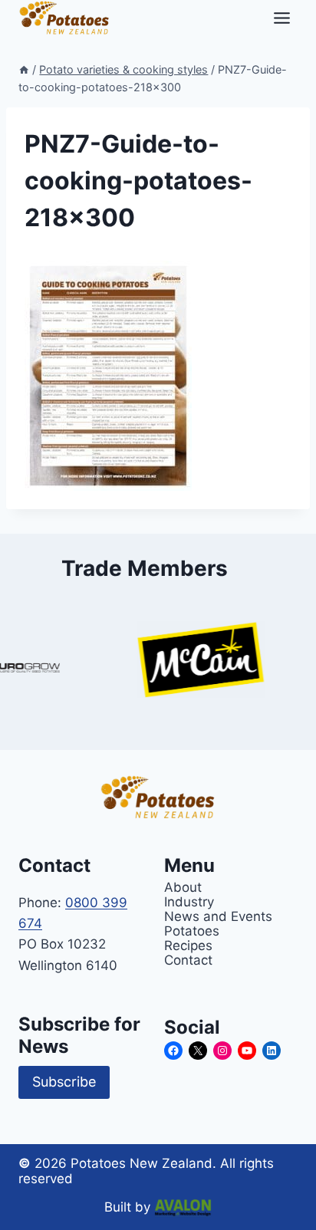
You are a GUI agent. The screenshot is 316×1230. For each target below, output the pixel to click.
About (183, 887)
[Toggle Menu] (282, 18)
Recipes (188, 945)
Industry (189, 901)
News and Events (218, 916)
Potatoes (191, 930)
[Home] (23, 69)
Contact (188, 959)
